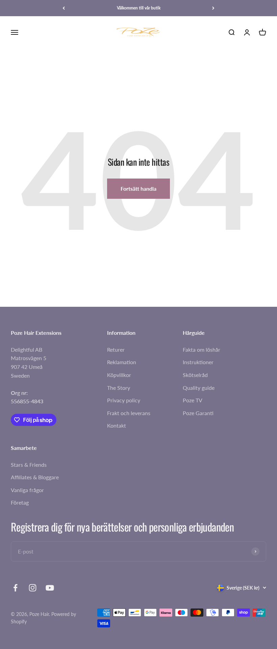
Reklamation (121, 362)
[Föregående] (63, 8)
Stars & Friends (29, 464)
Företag (20, 502)
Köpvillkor (119, 375)
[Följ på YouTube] (49, 587)
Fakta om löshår (201, 349)
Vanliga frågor (27, 490)
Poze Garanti (198, 413)
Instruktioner (198, 362)
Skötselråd (195, 375)
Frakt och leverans (128, 413)
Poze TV (192, 400)
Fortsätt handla (138, 188)
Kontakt (116, 425)
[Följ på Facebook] (15, 587)
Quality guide (199, 387)
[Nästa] (213, 8)
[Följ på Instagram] (32, 587)
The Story (118, 387)
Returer (116, 349)
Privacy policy (123, 400)
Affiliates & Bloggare (35, 477)
